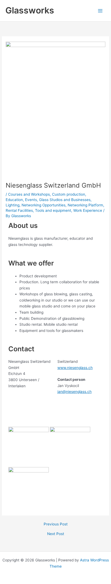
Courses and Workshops (29, 194)
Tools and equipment (53, 210)
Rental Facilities (19, 210)
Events (31, 200)
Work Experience (87, 210)
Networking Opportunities (43, 205)
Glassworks (29, 10)
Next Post (55, 534)
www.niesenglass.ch (75, 368)
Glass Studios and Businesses (65, 200)
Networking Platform (85, 205)
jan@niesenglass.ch (74, 391)
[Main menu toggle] (100, 10)
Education (14, 200)
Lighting (12, 205)
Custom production (68, 194)
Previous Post (56, 524)
